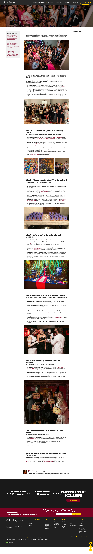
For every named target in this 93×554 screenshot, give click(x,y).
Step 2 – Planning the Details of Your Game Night (12, 41)
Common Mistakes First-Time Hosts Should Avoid (12, 52)
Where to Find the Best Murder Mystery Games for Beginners (12, 55)
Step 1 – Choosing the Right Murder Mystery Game (12, 39)
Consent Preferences (37, 537)
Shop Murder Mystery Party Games (39, 2)
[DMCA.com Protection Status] (9, 542)
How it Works (50, 2)
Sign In (83, 2)
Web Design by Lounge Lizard (27, 537)
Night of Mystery (50, 138)
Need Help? (75, 2)
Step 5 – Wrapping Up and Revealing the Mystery (12, 49)
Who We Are (67, 2)
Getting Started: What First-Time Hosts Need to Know (12, 36)
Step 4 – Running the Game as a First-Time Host (13, 47)
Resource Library (59, 2)
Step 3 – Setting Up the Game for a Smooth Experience (12, 44)
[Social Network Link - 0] (76, 537)
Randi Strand (31, 470)
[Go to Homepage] (14, 520)
